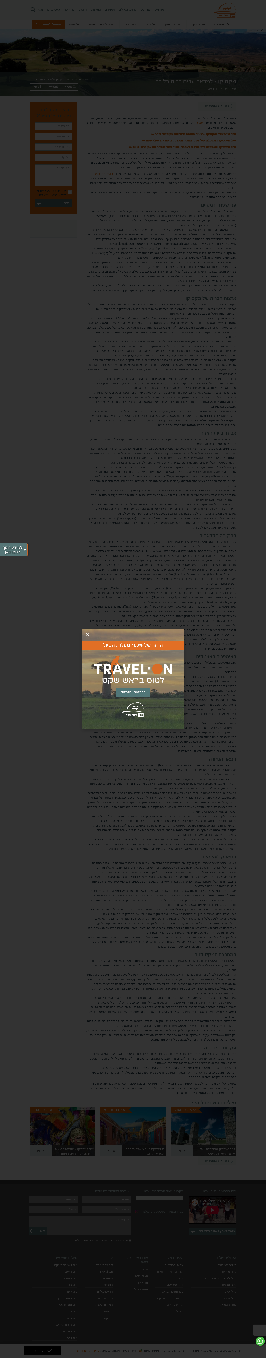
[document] (133, 679)
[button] (87, 634)
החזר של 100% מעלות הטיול (133, 645)
